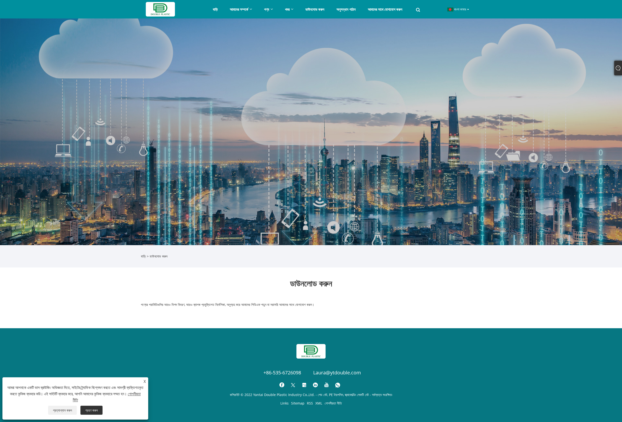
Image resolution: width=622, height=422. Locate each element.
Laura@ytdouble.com (337, 372)
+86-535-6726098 (282, 372)
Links (284, 403)
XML (318, 403)
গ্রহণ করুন (91, 410)
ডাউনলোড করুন (158, 256)
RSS (310, 403)
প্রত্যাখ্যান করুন (62, 410)
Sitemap (297, 403)
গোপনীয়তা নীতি (333, 403)
